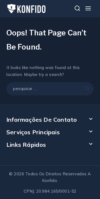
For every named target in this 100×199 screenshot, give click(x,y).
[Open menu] (88, 8)
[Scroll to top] (87, 183)
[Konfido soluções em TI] (26, 8)
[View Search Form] (77, 9)
